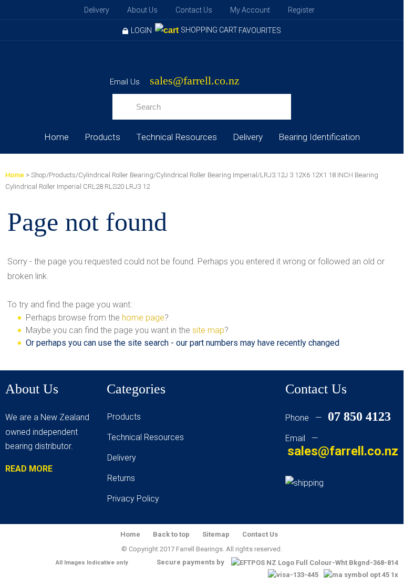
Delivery (96, 10)
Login (141, 30)
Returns (121, 478)
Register (301, 10)
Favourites (260, 30)
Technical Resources (176, 137)
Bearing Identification (319, 137)
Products (102, 137)
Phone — (338, 418)
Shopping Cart (209, 30)
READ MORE (29, 469)
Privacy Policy (133, 499)
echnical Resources (147, 437)
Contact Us (193, 10)
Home (56, 137)
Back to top (171, 534)
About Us (142, 10)
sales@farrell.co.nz (195, 81)
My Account (250, 10)
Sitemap (216, 534)
